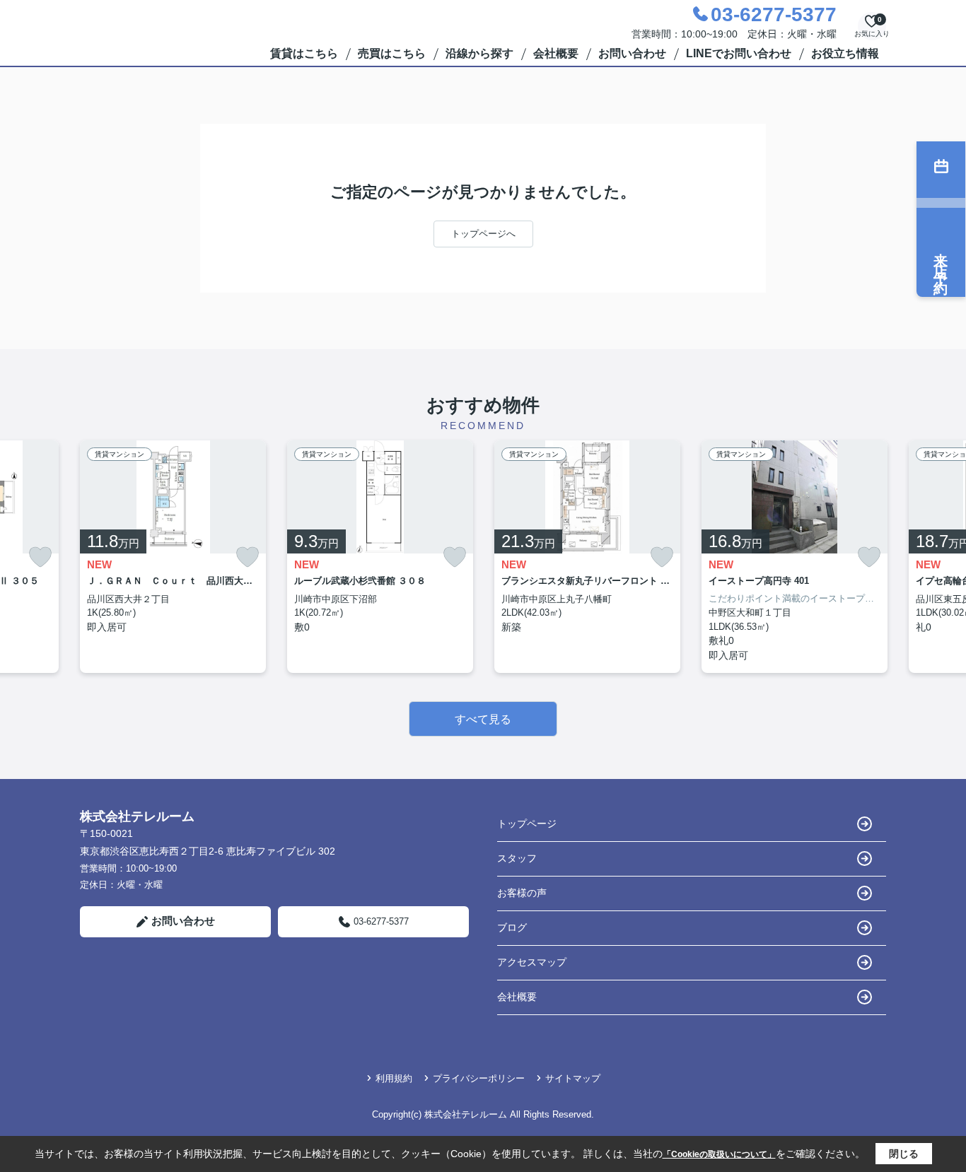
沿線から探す (479, 53)
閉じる (904, 1153)
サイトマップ (572, 1078)
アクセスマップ (531, 962)
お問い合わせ (632, 53)
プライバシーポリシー (479, 1078)
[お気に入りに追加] (40, 557)
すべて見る (483, 719)
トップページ (527, 823)
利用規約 (394, 1078)
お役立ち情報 (845, 53)
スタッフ (517, 858)
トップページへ (483, 233)
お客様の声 (522, 892)
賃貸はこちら (304, 53)
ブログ (512, 927)
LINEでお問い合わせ (738, 53)
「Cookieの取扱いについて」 (719, 1154)
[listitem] (173, 556)
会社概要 (555, 53)
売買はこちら (392, 53)
